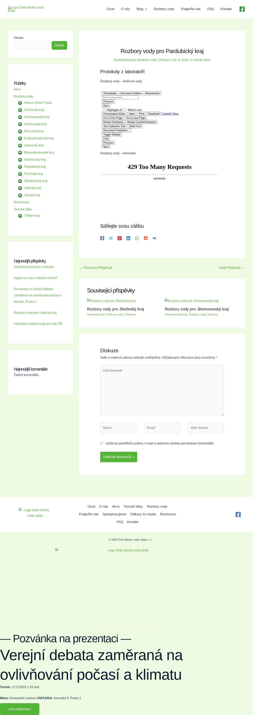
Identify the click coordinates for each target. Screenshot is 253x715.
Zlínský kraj (32, 195)
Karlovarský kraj (35, 124)
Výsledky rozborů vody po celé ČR (38, 323)
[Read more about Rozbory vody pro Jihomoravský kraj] (192, 301)
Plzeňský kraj (33, 173)
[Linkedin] (128, 238)
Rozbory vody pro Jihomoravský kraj (196, 309)
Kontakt (226, 9)
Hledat (18, 37)
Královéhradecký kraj (39, 138)
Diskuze (164, 60)
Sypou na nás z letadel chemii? (36, 278)
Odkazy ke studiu (143, 514)
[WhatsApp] (137, 238)
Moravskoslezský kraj (39, 152)
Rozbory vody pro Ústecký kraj (35, 312)
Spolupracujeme (114, 514)
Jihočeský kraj (34, 110)
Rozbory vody (164, 9)
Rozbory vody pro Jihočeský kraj (115, 309)
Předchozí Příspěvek (95, 267)
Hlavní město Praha (38, 102)
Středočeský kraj (35, 181)
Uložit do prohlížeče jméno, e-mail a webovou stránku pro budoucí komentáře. (160, 443)
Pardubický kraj (35, 166)
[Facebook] (242, 9)
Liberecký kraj (34, 145)
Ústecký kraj (32, 188)
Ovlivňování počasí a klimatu (34, 267)
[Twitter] (111, 238)
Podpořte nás (191, 9)
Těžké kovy (32, 215)
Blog (140, 9)
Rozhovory (21, 202)
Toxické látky (23, 209)
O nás (125, 9)
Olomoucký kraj (35, 159)
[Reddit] (146, 238)
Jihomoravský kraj (36, 117)
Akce (17, 89)
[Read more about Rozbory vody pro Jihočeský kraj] (111, 301)
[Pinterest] (120, 238)
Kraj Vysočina (33, 131)
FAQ (210, 9)
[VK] (154, 238)
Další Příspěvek (232, 267)
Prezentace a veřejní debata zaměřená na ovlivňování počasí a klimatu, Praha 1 (38, 295)
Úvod (110, 9)
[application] (145, 9)
